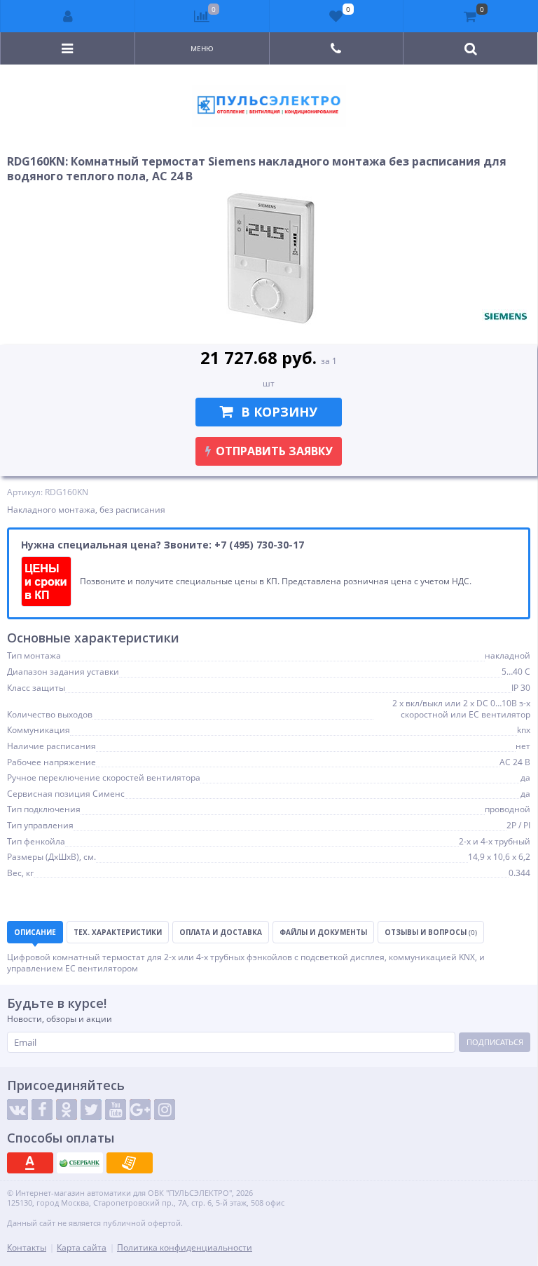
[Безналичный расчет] (129, 1162)
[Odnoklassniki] (66, 1109)
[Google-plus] (140, 1109)
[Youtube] (115, 1109)
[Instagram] (164, 1109)
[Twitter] (91, 1109)
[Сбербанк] (80, 1162)
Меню (202, 48)
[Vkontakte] (17, 1109)
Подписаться (495, 1042)
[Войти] (68, 16)
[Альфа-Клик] (30, 1162)
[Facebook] (42, 1109)
